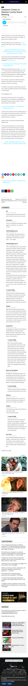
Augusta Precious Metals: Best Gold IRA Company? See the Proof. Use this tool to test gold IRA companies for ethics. (15, 51)
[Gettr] (13, 174)
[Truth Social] (8, 174)
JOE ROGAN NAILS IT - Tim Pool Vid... (18, 646)
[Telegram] (16, 174)
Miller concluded (11, 60)
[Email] (18, 174)
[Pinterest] (9, 191)
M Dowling (4, 16)
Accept (4, 683)
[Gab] (10, 174)
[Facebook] (2, 174)
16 (26, 16)
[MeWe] (24, 174)
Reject (9, 683)
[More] (2, 177)
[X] (5, 174)
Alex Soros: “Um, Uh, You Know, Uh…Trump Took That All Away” (20, 201)
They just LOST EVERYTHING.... (18, 637)
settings (12, 681)
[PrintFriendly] (21, 174)
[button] (26, 2)
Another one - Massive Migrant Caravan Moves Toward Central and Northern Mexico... (18, 624)
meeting (22, 42)
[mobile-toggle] (2, 2)
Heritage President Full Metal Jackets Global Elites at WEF (7, 201)
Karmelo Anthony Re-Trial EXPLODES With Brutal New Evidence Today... (17, 632)
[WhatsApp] (12, 191)
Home (2, 5)
